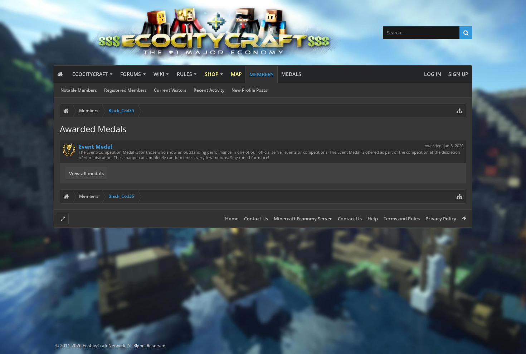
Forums (130, 74)
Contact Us (256, 218)
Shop (212, 74)
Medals (291, 74)
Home (231, 218)
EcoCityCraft (90, 74)
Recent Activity (209, 90)
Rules (184, 74)
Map (236, 74)
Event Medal (95, 146)
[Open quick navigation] (459, 111)
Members (261, 74)
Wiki (159, 74)
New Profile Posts (249, 90)
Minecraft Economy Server (303, 218)
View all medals (86, 173)
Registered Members (125, 90)
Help (372, 218)
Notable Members (78, 90)
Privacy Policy (440, 218)
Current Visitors (170, 90)
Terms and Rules (402, 218)
